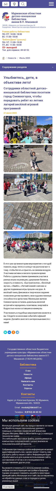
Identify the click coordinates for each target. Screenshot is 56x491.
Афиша (28, 378)
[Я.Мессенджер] (5, 332)
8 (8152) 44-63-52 (33, 412)
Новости (12, 58)
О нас (28, 371)
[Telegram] (17, 332)
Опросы (28, 388)
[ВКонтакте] (9, 332)
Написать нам (28, 381)
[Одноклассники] (13, 332)
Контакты (28, 385)
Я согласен (8, 487)
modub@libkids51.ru (31, 407)
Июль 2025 (24, 58)
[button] (28, 67)
